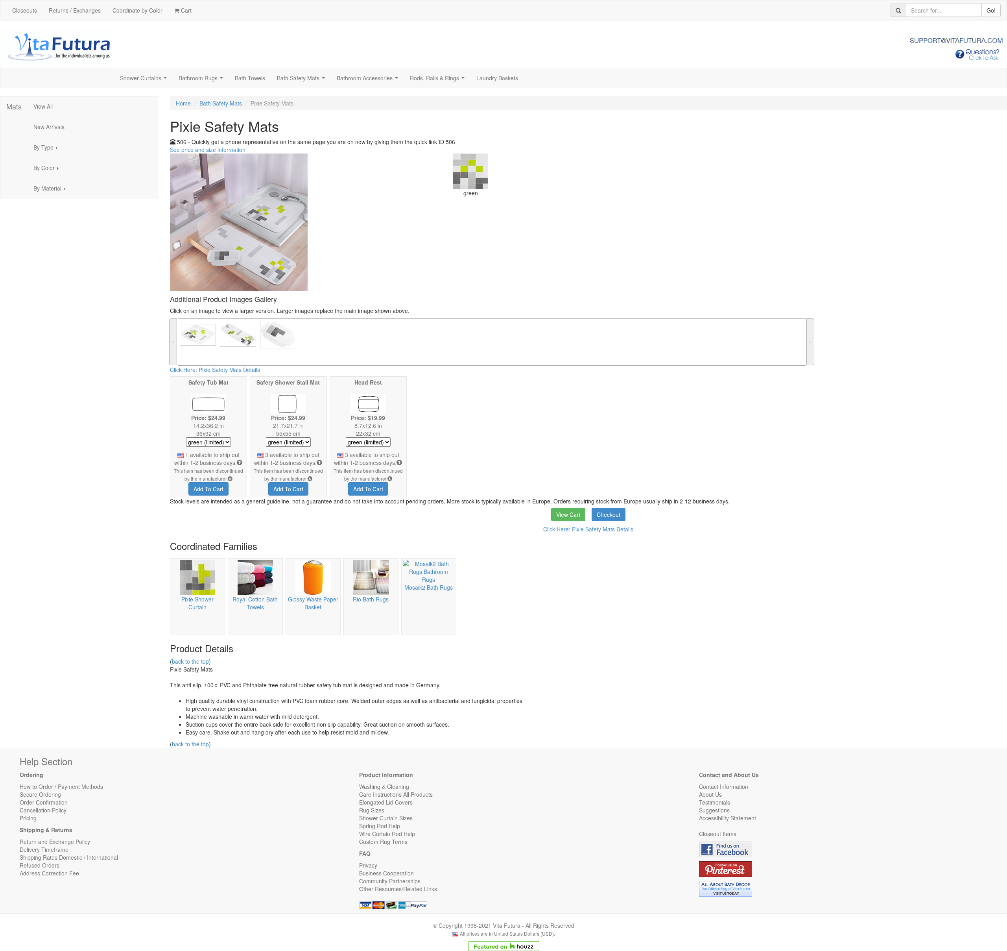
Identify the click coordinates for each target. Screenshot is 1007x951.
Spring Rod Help (379, 826)
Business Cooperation (386, 873)
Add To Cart (208, 489)
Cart (185, 10)
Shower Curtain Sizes (386, 818)
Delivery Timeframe (44, 849)
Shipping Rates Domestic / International (69, 857)
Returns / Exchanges (75, 10)
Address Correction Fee (49, 873)
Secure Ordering (40, 794)
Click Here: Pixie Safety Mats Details (215, 370)
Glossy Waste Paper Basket (313, 603)
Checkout (608, 514)
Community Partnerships (390, 881)
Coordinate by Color (137, 10)
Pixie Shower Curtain (197, 603)
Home (183, 103)
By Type (47, 149)
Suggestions (714, 810)
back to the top (190, 661)
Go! (991, 10)
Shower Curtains (145, 80)
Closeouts (24, 10)
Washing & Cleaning (384, 786)
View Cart (568, 514)
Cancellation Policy (43, 810)
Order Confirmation (44, 802)
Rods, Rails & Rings (439, 80)
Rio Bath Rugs (371, 599)
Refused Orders (39, 865)
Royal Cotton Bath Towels (255, 603)
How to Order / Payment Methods (61, 786)
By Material (51, 190)
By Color (48, 170)
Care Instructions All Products (396, 794)
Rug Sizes (371, 810)
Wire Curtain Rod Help (387, 834)
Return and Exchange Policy (55, 842)
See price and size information (207, 150)
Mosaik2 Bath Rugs (428, 587)
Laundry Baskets (497, 78)
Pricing (28, 818)
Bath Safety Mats (302, 80)
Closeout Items (717, 834)
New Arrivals (49, 127)
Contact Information (723, 786)
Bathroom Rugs (202, 80)
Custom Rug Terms (383, 842)
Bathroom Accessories (369, 80)
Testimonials (714, 802)
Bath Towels (250, 78)
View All (43, 106)
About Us (710, 794)
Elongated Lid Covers (386, 802)
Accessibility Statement (727, 818)
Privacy (368, 865)
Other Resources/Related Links (398, 889)
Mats (14, 106)
